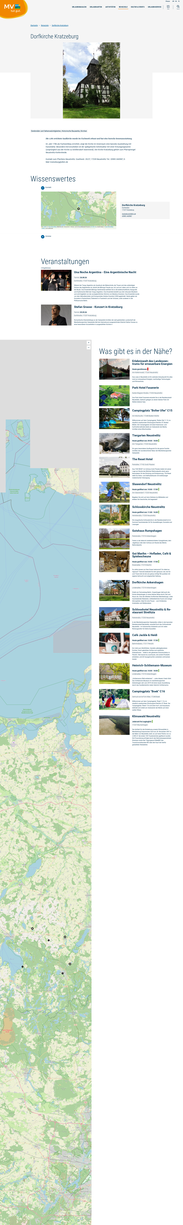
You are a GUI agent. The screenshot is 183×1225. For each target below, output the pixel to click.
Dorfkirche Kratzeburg (60, 25)
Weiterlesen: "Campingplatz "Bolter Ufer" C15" (137, 419)
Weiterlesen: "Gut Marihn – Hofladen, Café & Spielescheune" (137, 564)
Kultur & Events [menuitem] (137, 7)
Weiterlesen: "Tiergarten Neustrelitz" (137, 444)
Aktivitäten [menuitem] (110, 7)
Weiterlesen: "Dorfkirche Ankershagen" (137, 592)
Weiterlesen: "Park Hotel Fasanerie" (137, 395)
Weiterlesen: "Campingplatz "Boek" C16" (137, 700)
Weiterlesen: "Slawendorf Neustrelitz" (137, 492)
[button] (23, 967)
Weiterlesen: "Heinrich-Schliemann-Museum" (137, 675)
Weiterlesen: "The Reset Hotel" (137, 468)
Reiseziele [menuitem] (123, 7)
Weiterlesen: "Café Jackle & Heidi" (137, 647)
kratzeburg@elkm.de (129, 214)
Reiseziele (45, 25)
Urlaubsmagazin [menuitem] (79, 7)
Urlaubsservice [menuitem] (154, 7)
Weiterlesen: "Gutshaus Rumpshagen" (137, 538)
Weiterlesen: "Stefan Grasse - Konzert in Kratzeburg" (91, 315)
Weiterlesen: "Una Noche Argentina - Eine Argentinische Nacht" (91, 286)
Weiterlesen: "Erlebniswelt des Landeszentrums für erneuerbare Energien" (137, 371)
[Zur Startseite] (15, 10)
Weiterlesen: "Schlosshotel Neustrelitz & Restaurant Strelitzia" (137, 619)
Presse (168, 1)
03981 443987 (127, 216)
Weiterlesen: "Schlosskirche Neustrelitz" (137, 515)
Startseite (34, 25)
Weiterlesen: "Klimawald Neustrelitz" (137, 730)
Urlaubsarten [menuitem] (96, 7)
